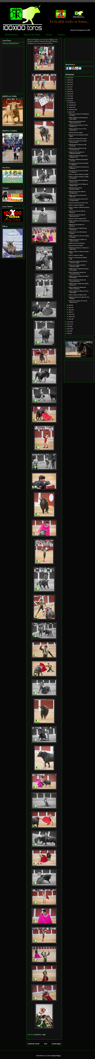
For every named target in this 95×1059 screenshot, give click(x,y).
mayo (70, 309)
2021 (68, 87)
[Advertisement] (12, 69)
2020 (68, 89)
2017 (68, 96)
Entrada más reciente (33, 1044)
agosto (71, 112)
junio (70, 307)
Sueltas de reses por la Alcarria (76, 243)
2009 (68, 333)
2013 (68, 324)
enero (70, 319)
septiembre (72, 109)
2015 (68, 100)
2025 (68, 77)
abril (70, 312)
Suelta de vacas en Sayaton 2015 (77, 218)
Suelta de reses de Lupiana (75, 132)
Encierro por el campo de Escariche (77, 138)
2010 (68, 331)
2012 (68, 326)
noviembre (71, 105)
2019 (68, 91)
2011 (68, 328)
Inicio (45, 1044)
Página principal (11, 35)
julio (70, 305)
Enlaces (49, 35)
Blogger (59, 1055)
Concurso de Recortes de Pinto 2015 (78, 202)
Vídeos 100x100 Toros (32, 35)
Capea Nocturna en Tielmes (75, 245)
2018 (68, 93)
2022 (68, 84)
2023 (68, 82)
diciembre (71, 102)
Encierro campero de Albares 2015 (77, 294)
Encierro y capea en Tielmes (75, 255)
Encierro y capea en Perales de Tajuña (78, 174)
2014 (68, 322)
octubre (71, 107)
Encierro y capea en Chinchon (76, 205)
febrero (71, 316)
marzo (70, 314)
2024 (68, 80)
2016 (68, 98)
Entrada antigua (56, 1044)
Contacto (61, 35)
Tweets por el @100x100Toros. (10, 43)
